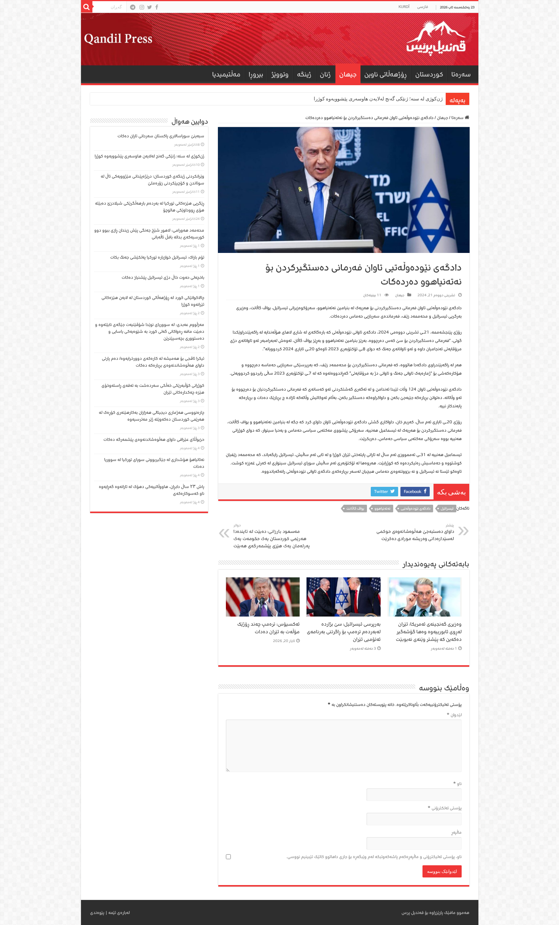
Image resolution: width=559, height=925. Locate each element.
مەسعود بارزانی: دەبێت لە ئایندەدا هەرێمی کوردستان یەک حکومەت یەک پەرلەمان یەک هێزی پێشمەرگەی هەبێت (271, 536)
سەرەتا (461, 74)
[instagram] (142, 7)
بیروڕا (256, 74)
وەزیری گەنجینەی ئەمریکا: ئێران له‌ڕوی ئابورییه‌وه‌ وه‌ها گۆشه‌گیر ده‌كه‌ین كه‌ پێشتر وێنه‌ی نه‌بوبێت (429, 631)
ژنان (325, 74)
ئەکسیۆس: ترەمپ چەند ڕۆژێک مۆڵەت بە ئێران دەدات (268, 628)
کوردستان (429, 74)
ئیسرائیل (447, 508)
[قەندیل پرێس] (279, 39)
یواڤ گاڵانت (355, 508)
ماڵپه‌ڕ (456, 832)
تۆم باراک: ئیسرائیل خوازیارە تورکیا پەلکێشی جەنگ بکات (157, 257)
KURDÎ (404, 7)
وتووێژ (280, 74)
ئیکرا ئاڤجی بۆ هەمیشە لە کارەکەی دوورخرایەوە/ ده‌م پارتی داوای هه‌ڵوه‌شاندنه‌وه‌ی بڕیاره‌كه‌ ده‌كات (153, 362)
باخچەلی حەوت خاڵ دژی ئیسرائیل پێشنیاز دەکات (163, 277)
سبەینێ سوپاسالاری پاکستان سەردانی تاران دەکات (161, 136)
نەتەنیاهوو (383, 508)
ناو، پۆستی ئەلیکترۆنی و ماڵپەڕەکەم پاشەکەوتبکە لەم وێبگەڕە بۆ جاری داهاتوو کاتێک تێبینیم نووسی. (374, 856)
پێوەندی (97, 912)
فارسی (422, 7)
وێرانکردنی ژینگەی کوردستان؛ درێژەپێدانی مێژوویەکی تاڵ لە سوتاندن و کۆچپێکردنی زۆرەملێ (152, 179)
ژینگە (304, 74)
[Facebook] (156, 7)
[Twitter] (149, 7)
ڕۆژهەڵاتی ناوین (385, 74)
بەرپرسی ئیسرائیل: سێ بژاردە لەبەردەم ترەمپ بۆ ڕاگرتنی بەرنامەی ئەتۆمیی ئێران (344, 631)
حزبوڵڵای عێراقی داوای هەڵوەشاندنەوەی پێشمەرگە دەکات (152, 439)
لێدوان (454, 715)
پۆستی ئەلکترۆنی (445, 808)
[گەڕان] (86, 7)
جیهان (348, 74)
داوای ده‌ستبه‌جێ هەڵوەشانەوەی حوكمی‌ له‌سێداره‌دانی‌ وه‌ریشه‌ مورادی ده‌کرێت (415, 532)
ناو (457, 783)
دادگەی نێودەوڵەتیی (415, 508)
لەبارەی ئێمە (119, 912)
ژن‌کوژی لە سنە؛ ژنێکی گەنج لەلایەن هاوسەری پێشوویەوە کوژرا (378, 99)
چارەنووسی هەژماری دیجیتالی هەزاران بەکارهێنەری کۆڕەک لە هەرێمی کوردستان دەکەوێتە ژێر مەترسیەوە (151, 416)
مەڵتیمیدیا (226, 74)
